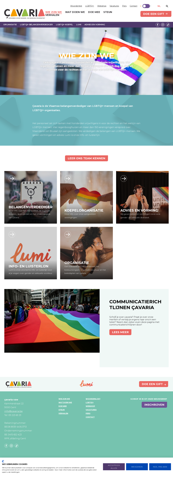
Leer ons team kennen (86, 158)
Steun (62, 410)
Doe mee (63, 406)
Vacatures (114, 6)
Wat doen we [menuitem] (75, 12)
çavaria (24, 14)
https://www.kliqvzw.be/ (123, 178)
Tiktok (168, 25)
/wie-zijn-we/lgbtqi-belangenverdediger (12, 178)
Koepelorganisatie (83, 210)
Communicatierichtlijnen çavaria (135, 304)
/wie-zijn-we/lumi (12, 234)
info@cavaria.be (13, 411)
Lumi (78, 24)
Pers (124, 6)
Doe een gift (153, 14)
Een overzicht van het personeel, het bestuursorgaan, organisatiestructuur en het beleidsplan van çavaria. (85, 269)
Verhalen (63, 413)
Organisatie (10, 24)
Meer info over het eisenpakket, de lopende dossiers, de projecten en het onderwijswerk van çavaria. (29, 214)
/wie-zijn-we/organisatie (67, 234)
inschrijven (154, 404)
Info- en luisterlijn (28, 266)
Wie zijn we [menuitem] (53, 12)
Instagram (163, 25)
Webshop (101, 6)
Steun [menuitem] (107, 12)
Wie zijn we (64, 399)
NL (159, 6)
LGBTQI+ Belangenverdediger (36, 24)
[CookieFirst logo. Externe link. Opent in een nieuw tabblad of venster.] (3, 461)
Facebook (157, 25)
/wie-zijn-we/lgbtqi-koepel (67, 178)
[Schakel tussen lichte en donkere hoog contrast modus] (146, 6)
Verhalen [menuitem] (52, 15)
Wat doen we (65, 402)
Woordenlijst (76, 6)
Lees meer (120, 332)
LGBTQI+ (89, 6)
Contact (133, 6)
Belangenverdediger (30, 207)
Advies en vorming (94, 24)
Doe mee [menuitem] (94, 12)
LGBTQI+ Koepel (64, 24)
